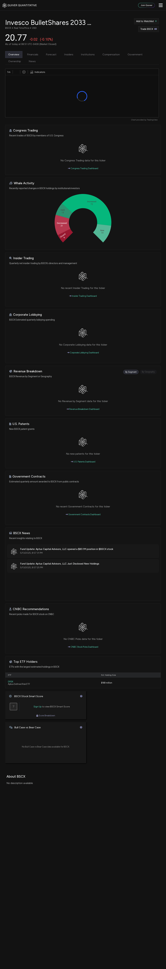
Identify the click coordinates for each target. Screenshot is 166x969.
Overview (13, 54)
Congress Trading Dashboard (84, 168)
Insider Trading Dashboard (84, 296)
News (32, 61)
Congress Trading (25, 130)
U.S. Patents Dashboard (84, 461)
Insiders (68, 54)
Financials (32, 54)
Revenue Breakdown (27, 371)
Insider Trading (23, 258)
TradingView (152, 120)
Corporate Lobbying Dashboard (84, 352)
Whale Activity (24, 183)
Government (135, 54)
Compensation (111, 54)
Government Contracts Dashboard (84, 514)
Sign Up (38, 706)
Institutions (88, 54)
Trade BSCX (146, 29)
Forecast (51, 54)
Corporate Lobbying (27, 314)
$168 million (106, 683)
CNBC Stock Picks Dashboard (84, 647)
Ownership (14, 61)
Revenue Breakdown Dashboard (84, 409)
